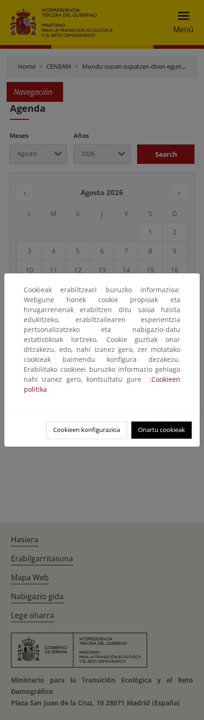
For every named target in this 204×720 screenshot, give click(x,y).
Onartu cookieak (161, 429)
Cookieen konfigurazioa (86, 429)
